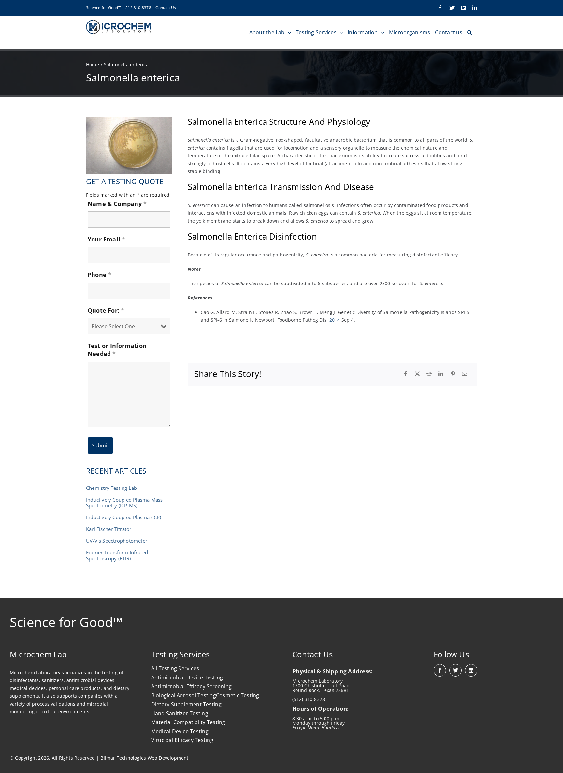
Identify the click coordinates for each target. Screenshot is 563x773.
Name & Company (117, 204)
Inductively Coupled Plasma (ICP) (123, 517)
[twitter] (455, 670)
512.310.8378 (138, 7)
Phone (99, 275)
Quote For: (106, 310)
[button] (469, 32)
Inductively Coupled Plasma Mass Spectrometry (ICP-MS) (124, 502)
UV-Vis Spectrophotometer (116, 540)
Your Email (106, 239)
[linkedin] (471, 670)
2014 (334, 320)
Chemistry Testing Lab (111, 488)
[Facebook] (405, 374)
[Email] (464, 374)
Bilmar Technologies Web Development (144, 758)
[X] (417, 374)
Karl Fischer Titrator (108, 529)
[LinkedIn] (441, 374)
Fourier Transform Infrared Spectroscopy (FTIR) (117, 555)
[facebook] (440, 670)
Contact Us (165, 7)
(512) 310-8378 (308, 699)
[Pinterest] (453, 374)
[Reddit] (429, 374)
